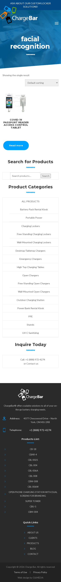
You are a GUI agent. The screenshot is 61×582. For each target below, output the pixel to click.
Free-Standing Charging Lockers (34, 234)
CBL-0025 (33, 460)
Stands (30, 324)
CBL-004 (33, 465)
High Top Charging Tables (30, 267)
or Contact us (31, 363)
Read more (16, 145)
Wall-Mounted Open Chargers (34, 291)
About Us (32, 532)
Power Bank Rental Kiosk (30, 308)
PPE (30, 316)
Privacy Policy (40, 572)
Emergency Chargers (30, 258)
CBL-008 (33, 476)
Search (45, 175)
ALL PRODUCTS (30, 201)
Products (33, 543)
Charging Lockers (30, 226)
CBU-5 (33, 506)
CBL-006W (33, 486)
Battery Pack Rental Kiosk (34, 209)
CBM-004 (33, 512)
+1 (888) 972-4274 (35, 359)
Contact (33, 554)
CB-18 (33, 449)
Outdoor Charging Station (30, 300)
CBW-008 (33, 481)
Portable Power (34, 217)
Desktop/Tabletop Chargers (30, 250)
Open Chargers (30, 275)
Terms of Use (20, 572)
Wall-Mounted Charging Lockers (34, 242)
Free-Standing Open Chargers (34, 283)
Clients (33, 538)
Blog (33, 548)
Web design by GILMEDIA (30, 577)
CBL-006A (33, 470)
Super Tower (32, 501)
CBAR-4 (33, 454)
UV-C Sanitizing (30, 332)
